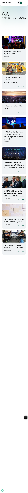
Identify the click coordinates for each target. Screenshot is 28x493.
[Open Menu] (25, 2)
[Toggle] (19, 2)
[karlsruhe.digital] (6, 2)
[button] (2, 490)
